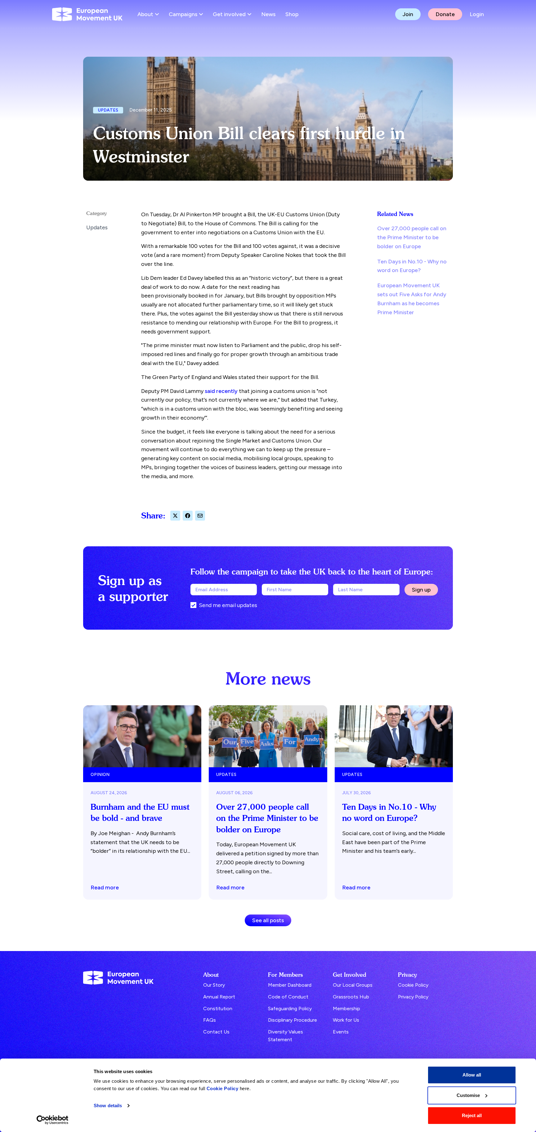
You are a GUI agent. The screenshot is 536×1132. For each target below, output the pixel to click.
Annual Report (219, 997)
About (145, 14)
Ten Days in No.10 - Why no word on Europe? (412, 266)
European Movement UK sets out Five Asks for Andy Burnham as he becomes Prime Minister (411, 298)
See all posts (268, 920)
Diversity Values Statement (285, 1036)
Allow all (471, 1074)
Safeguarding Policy (290, 1008)
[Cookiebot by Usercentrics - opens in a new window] (52, 1120)
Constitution (217, 1008)
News (268, 14)
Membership (346, 1008)
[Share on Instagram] (200, 516)
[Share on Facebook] (188, 516)
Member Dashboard (289, 985)
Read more (105, 887)
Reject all (472, 1115)
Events (341, 1032)
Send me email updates (228, 605)
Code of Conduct (288, 997)
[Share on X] (175, 516)
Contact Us (216, 1032)
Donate (445, 14)
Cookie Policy (223, 1088)
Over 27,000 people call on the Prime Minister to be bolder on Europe (411, 237)
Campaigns (183, 14)
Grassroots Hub (351, 997)
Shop (291, 14)
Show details (108, 1105)
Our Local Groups (353, 985)
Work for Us (346, 1020)
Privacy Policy (413, 997)
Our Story (214, 985)
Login (477, 14)
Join (408, 14)
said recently (221, 391)
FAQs (209, 1020)
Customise (468, 1095)
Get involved (229, 14)
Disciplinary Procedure (292, 1020)
